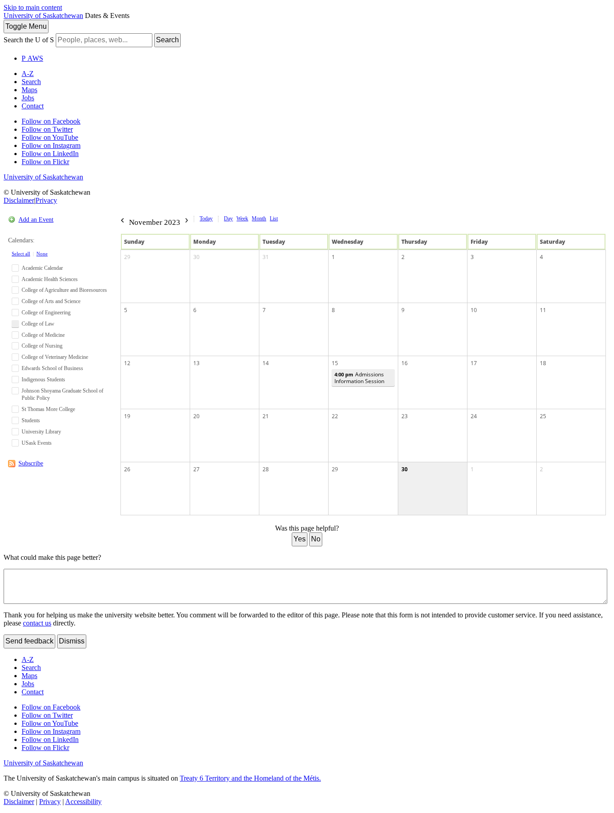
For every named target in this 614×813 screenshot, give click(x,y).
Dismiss (72, 641)
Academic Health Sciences (50, 279)
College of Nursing (42, 346)
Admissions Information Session (359, 378)
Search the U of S (29, 40)
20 (196, 416)
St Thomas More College (48, 409)
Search (167, 40)
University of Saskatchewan (43, 15)
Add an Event (35, 219)
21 (266, 416)
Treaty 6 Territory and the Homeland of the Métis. (250, 778)
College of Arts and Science (51, 301)
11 (543, 310)
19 (127, 416)
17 (474, 363)
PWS (32, 58)
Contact (33, 106)
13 (196, 363)
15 (335, 363)
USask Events (37, 443)
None (42, 253)
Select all (21, 253)
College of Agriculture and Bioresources (64, 290)
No (315, 539)
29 (127, 257)
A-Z (28, 73)
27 (196, 469)
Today (206, 218)
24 (474, 416)
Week (242, 218)
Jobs (28, 98)
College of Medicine (43, 335)
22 (335, 416)
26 (127, 469)
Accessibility (83, 801)
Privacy (46, 200)
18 (543, 363)
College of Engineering (46, 312)
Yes (300, 539)
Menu (26, 26)
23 (404, 416)
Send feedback (29, 641)
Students (31, 420)
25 (543, 416)
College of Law (38, 324)
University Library (41, 432)
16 (404, 363)
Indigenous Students (43, 379)
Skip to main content (33, 7)
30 (196, 257)
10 (474, 310)
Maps (29, 90)
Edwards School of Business (52, 368)
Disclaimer (19, 200)
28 (266, 469)
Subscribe (30, 463)
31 (266, 257)
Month (259, 218)
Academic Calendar (42, 268)
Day (228, 218)
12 (127, 363)
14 (266, 363)
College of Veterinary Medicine (55, 357)
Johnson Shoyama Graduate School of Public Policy (62, 395)
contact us (37, 623)
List (274, 218)
